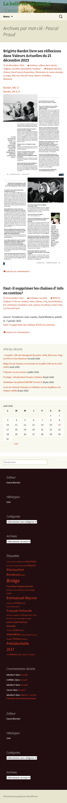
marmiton (13, 634)
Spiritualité (25, 68)
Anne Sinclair (11, 562)
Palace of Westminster (29, 635)
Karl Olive (10, 618)
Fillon (18, 602)
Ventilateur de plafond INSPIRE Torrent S (22, 382)
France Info (56, 304)
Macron (15, 75)
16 (59, 424)
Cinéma (33, 65)
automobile (23, 566)
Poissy (16, 638)
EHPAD (9, 593)
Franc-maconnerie (13, 607)
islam (35, 615)
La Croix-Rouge (19, 618)
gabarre (17, 615)
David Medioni (55, 301)
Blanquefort (15, 570)
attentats (30, 561)
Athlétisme (21, 562)
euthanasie (11, 603)
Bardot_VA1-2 (11, 87)
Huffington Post (26, 615)
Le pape (7, 75)
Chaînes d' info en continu (15, 301)
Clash (31, 301)
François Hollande (19, 611)
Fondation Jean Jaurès (29, 304)
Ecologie (32, 590)
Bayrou (31, 565)
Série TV (25, 655)
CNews (6, 72)
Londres (9, 630)
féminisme (40, 72)
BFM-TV (56, 298)
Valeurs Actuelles (42, 75)
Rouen (13, 654)
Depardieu (29, 72)
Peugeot (9, 639)
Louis (16, 629)
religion (7, 68)
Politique (34, 298)
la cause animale (55, 72)
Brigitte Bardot (54, 68)
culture (41, 65)
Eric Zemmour (10, 304)
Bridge (13, 581)
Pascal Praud (26, 75)
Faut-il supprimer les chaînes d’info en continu (29, 324)
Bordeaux (13, 574)
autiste (15, 566)
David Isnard (17, 72)
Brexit (23, 575)
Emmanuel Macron (22, 597)
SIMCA (20, 655)
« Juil (15, 443)
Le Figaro (28, 618)
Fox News (45, 304)
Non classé (51, 65)
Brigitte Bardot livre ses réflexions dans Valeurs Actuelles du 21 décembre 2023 (32, 55)
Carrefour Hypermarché (20, 586)
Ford (23, 603)
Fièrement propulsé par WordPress (20, 796)
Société (15, 68)
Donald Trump (23, 590)
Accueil (24, 674)
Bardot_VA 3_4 (11, 91)
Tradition (36, 68)
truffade (32, 655)
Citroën (9, 590)
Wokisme (7, 78)
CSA (45, 301)
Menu (6, 16)
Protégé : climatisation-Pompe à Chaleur (22, 377)
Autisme (10, 566)
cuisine (15, 590)
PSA (8, 655)
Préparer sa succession (14, 372)
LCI (4, 308)
